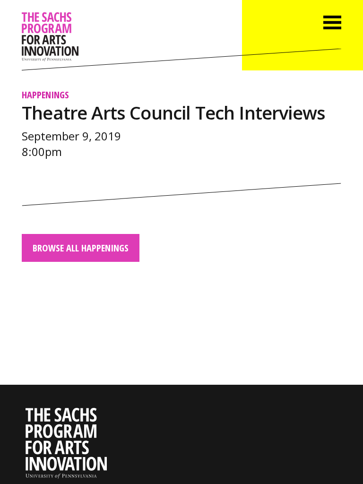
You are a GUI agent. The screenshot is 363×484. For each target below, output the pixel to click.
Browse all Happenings (81, 247)
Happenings (45, 94)
